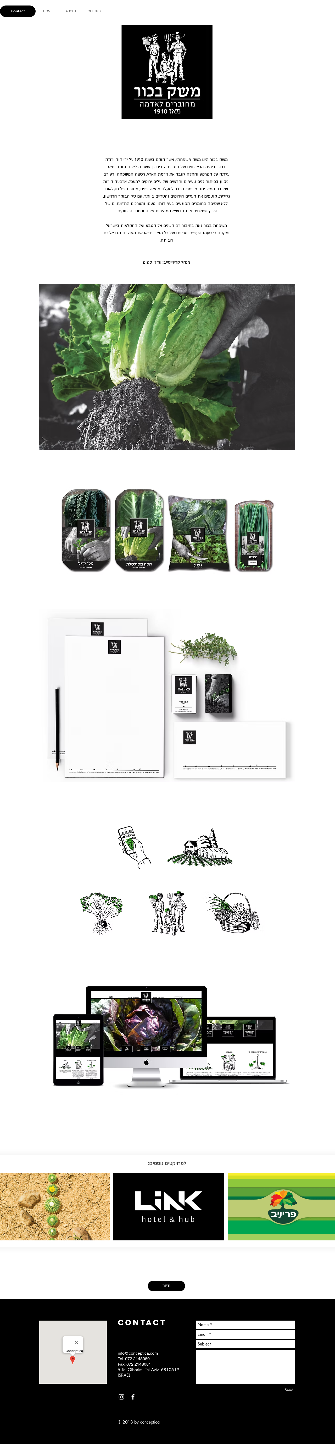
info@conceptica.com (138, 1353)
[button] (167, 367)
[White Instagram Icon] (121, 1397)
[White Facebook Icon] (133, 1397)
